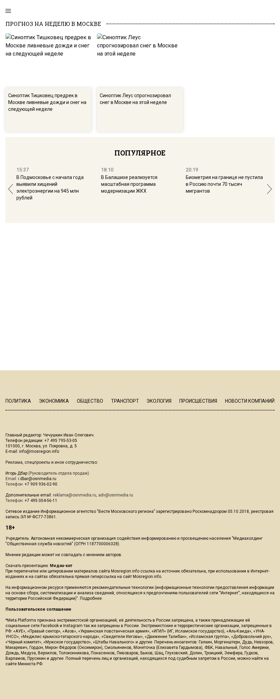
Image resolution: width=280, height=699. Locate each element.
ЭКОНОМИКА (54, 401)
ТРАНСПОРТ (125, 401)
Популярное (140, 152)
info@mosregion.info (39, 451)
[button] (10, 189)
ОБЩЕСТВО (90, 401)
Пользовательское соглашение (38, 609)
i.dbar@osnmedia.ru (37, 478)
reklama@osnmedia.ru (74, 495)
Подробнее (91, 598)
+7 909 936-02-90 (41, 484)
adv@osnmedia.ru (115, 495)
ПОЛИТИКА (18, 401)
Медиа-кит (61, 565)
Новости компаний (250, 401)
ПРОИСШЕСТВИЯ (198, 401)
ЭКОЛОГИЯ (158, 401)
